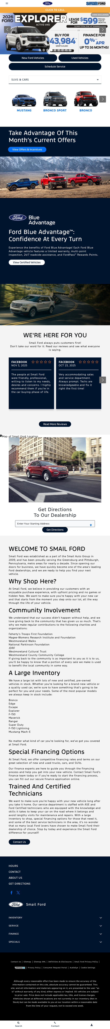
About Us (15, 877)
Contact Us (16, 962)
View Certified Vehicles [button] (27, 262)
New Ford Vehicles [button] (33, 58)
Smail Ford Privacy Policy (86, 962)
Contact (15, 871)
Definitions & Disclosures (60, 962)
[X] (18, 892)
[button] (40, 50)
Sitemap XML (40, 962)
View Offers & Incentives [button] (27, 149)
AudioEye (74, 968)
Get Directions (55, 529)
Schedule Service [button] (55, 66)
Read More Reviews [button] (55, 424)
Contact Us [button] (19, 842)
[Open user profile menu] (91, 1025)
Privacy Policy (34, 968)
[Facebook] (11, 892)
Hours (13, 866)
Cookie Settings (88, 968)
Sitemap (27, 962)
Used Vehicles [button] (80, 58)
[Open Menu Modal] (7, 3)
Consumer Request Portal (55, 968)
